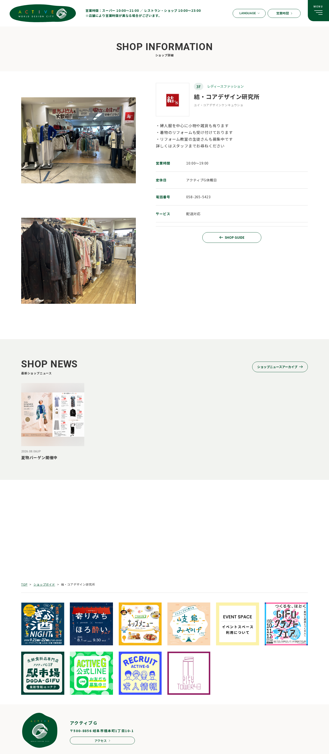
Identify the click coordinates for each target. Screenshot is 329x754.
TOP (24, 584)
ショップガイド (44, 584)
